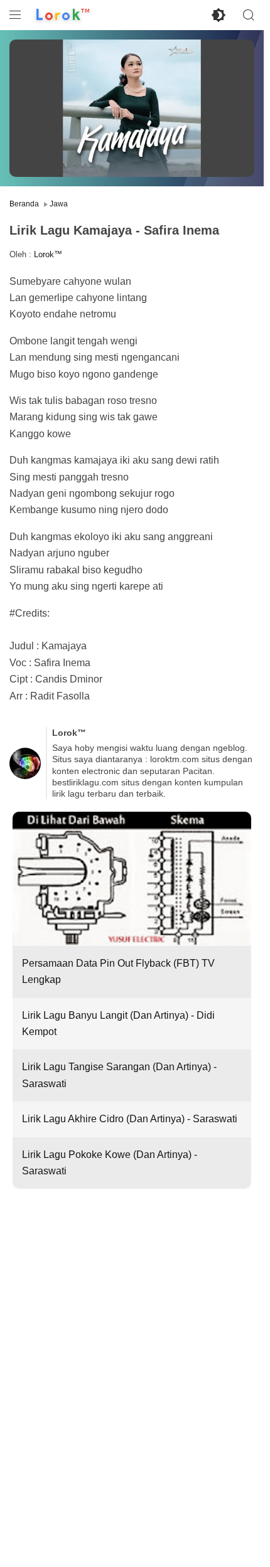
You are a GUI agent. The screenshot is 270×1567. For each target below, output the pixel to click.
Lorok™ (48, 254)
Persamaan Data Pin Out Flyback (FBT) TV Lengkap (118, 971)
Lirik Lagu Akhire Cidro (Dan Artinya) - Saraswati (129, 1118)
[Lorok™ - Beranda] (62, 15)
